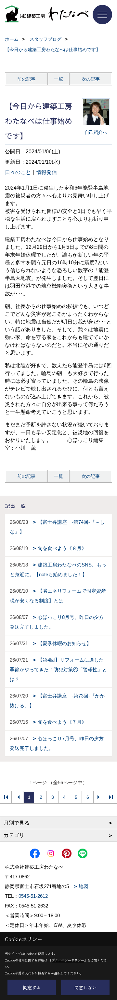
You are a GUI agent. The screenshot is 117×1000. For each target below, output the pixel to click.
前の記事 (26, 79)
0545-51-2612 (33, 896)
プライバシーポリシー (68, 960)
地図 (83, 886)
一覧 (58, 79)
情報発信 (46, 172)
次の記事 (91, 79)
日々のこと (18, 172)
